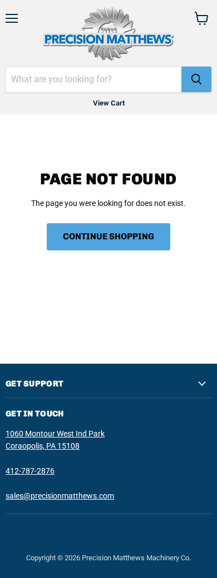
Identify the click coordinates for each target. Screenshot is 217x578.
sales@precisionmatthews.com (60, 495)
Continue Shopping (108, 236)
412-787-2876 (30, 470)
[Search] (196, 79)
